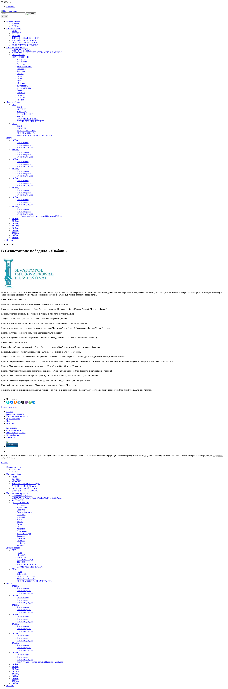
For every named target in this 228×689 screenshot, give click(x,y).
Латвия (20, 78)
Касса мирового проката (17, 47)
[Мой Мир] (33, 402)
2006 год (15, 237)
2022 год (15, 140)
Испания (21, 71)
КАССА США (18, 54)
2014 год (15, 218)
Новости (10, 240)
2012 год (15, 223)
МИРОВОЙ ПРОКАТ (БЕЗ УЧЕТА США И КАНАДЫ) (37, 52)
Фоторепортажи (13, 430)
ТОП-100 (21, 116)
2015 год (15, 207)
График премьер (13, 21)
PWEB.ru (10, 458)
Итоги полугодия (25, 147)
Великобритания (24, 66)
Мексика (21, 83)
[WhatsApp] (30, 402)
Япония (20, 100)
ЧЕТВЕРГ (16, 33)
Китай (20, 76)
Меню (4, 17)
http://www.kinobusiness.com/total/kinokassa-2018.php (40, 216)
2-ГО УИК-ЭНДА (25, 114)
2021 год (15, 150)
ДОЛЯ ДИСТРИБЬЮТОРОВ (25, 45)
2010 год (15, 228)
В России (16, 24)
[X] (22, 402)
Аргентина (22, 62)
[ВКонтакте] (11, 402)
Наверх (4, 462)
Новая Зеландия (24, 88)
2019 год (15, 169)
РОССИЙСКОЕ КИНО (27, 119)
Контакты (10, 7)
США (14, 123)
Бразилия (21, 64)
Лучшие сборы (13, 102)
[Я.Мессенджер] (8, 402)
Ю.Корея (21, 97)
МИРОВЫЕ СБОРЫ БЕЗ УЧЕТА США (35, 135)
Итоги (9, 138)
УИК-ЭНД (16, 35)
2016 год (15, 197)
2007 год (15, 235)
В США (15, 26)
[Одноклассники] (15, 402)
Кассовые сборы (13, 28)
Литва (19, 81)
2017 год (15, 188)
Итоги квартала (24, 145)
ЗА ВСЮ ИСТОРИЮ (26, 131)
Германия (21, 69)
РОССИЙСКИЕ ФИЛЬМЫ (24, 40)
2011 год (15, 226)
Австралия (22, 59)
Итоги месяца (23, 142)
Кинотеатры (11, 428)
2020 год (15, 159)
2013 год (15, 221)
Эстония (21, 95)
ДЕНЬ (14, 31)
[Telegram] (19, 402)
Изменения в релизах (15, 433)
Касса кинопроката (15, 414)
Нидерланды (22, 85)
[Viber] (26, 402)
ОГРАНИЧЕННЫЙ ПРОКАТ (25, 43)
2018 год (15, 178)
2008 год (15, 233)
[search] (31, 13)
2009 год (15, 230)
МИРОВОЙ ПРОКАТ (22, 50)
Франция (21, 93)
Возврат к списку (9, 407)
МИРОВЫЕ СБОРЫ (26, 133)
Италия (20, 73)
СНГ (14, 104)
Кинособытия (12, 435)
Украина (21, 90)
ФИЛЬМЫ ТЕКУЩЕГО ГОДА (26, 38)
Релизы (9, 411)
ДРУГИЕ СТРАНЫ (20, 57)
